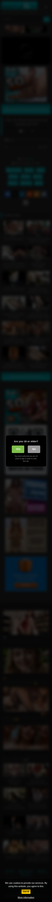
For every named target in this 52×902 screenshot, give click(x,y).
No (34, 449)
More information (26, 897)
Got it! (26, 891)
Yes (18, 449)
